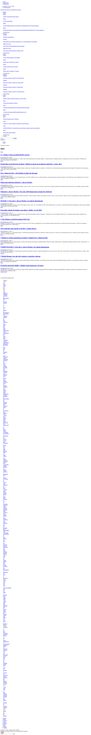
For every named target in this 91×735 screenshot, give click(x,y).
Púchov (4, 12)
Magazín (5, 74)
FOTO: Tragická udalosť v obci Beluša (11, 57)
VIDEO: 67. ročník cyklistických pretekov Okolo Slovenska (16, 123)
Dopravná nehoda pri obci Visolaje (10, 66)
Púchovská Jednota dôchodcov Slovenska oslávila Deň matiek (16, 107)
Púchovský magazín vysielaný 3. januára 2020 (13, 87)
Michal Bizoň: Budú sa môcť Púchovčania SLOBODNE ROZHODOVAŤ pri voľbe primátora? (23, 30)
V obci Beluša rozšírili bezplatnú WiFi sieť (15, 219)
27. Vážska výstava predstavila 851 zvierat (15, 155)
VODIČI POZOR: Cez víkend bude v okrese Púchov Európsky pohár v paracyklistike (21, 128)
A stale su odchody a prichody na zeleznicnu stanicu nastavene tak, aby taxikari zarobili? (5, 674)
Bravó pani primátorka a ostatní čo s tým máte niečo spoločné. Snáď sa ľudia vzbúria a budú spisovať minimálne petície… (5, 451)
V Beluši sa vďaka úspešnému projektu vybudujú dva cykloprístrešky (24, 238)
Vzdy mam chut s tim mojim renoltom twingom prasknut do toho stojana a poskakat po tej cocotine (5, 697)
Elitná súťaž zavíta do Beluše (9, 132)
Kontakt (5, 136)
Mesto (4, 13)
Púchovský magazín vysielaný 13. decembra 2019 (13, 91)
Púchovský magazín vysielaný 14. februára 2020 (13, 78)
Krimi (4, 54)
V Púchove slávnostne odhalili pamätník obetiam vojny (14, 112)
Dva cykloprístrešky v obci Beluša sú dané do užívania (19, 173)
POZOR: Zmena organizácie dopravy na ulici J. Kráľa (14, 98)
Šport (4, 115)
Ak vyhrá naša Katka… (8, 21)
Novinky (5, 33)
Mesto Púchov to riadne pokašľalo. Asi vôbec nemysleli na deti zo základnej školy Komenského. (6, 522)
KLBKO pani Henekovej (8, 37)
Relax (4, 95)
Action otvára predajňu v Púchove (10, 103)
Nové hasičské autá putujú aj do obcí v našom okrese (18, 228)
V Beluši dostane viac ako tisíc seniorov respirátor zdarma (20, 256)
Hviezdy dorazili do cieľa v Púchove (11, 119)
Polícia (4, 55)
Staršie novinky (4, 271)
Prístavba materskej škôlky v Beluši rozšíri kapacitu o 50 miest (22, 265)
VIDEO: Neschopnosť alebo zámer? (11, 16)
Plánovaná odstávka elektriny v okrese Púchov (16, 182)
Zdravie (4, 726)
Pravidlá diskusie (6, 7)
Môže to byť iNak (7, 43)
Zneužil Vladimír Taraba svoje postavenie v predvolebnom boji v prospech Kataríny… (21, 25)
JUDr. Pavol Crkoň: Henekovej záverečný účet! (13, 50)
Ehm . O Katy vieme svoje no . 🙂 (4, 285)
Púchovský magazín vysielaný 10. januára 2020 (13, 82)
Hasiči (4, 59)
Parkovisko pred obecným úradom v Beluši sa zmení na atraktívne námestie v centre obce (31, 164)
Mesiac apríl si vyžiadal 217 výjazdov (11, 71)
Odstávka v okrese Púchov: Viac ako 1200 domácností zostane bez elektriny (26, 192)
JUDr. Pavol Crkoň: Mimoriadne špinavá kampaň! (13, 46)
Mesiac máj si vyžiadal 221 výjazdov (11, 62)
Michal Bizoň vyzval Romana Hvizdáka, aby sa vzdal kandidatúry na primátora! (20, 41)
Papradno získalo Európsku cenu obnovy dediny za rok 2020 (21, 210)
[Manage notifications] (2, 733)
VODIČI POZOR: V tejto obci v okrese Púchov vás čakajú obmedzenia (25, 247)
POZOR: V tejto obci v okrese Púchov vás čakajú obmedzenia (22, 201)
